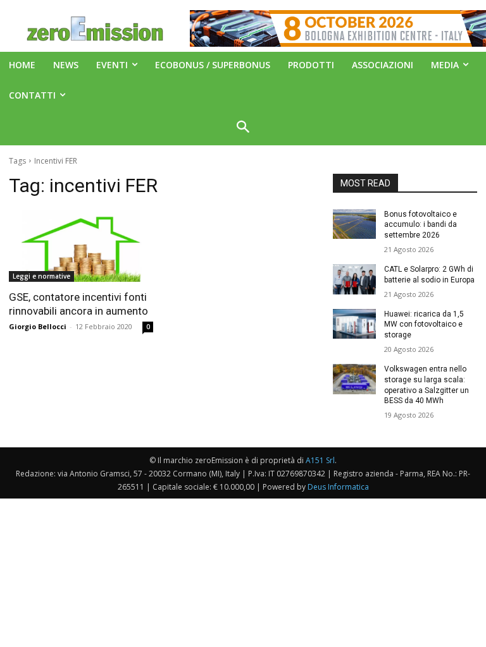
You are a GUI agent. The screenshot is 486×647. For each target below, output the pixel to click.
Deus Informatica (338, 486)
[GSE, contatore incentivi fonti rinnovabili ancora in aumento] (81, 246)
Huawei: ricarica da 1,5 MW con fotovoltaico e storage (424, 325)
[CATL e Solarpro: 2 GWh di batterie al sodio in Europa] (354, 279)
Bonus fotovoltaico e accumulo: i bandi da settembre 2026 (420, 225)
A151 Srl (320, 460)
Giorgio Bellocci (37, 326)
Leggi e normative (41, 276)
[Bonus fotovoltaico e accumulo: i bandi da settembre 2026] (354, 224)
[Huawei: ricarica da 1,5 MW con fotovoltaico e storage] (354, 324)
